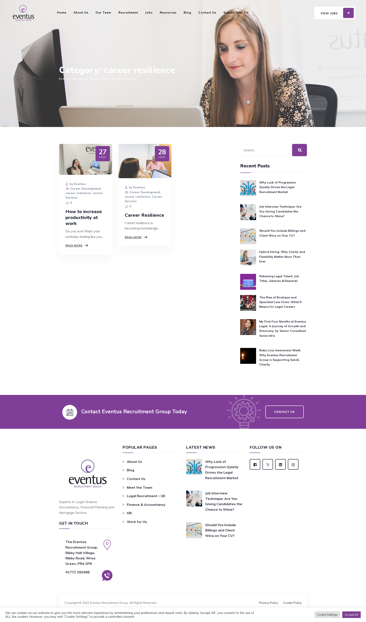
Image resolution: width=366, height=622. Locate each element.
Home (61, 13)
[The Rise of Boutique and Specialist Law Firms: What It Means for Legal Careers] (248, 304)
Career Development (85, 188)
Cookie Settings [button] (327, 614)
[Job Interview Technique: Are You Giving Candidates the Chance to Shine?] (248, 213)
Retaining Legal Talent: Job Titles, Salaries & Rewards (279, 278)
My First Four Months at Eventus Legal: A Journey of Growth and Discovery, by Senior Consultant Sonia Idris (282, 329)
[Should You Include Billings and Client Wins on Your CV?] (248, 236)
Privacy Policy (268, 603)
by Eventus (77, 184)
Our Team (103, 13)
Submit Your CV (236, 13)
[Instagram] (293, 464)
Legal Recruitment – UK (146, 496)
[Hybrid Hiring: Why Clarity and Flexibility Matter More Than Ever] (248, 259)
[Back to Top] (183, 596)
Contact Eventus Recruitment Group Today (134, 411)
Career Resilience (144, 215)
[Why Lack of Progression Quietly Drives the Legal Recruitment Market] (248, 189)
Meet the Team (139, 487)
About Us (80, 13)
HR (129, 513)
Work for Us (137, 522)
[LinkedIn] (280, 464)
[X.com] (267, 464)
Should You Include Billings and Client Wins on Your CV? (282, 233)
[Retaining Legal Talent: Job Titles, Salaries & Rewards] (248, 282)
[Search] (299, 150)
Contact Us (207, 13)
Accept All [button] (351, 614)
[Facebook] (255, 464)
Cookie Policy (292, 603)
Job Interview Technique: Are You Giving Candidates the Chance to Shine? (280, 211)
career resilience (78, 193)
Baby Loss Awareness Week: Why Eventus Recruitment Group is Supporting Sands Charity (280, 357)
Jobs (148, 13)
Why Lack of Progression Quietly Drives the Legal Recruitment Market (277, 187)
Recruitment (128, 13)
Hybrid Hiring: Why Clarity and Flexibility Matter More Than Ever (282, 256)
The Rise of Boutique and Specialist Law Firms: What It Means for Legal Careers (280, 302)
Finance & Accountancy (146, 504)
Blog (187, 13)
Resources (168, 13)
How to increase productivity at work (83, 217)
